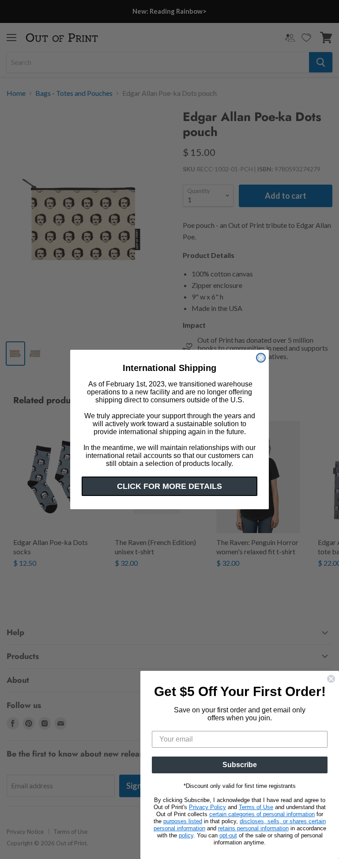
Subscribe (239, 764)
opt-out (228, 835)
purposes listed (182, 821)
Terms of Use (256, 807)
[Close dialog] (260, 357)
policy (186, 835)
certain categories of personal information (262, 814)
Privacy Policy (207, 807)
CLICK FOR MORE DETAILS (169, 486)
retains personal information (253, 828)
